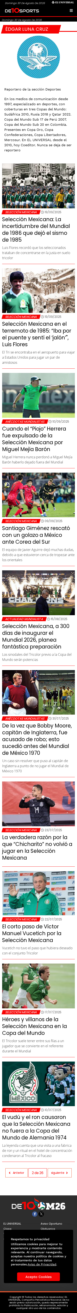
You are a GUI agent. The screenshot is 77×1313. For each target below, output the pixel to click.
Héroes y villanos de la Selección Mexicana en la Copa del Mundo (34, 1026)
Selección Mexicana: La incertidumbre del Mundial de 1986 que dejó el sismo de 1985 (36, 229)
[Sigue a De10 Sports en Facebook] (34, 1214)
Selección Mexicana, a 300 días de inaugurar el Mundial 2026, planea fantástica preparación (36, 636)
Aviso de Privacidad (42, 1264)
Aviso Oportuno (51, 1224)
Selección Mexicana (21, 212)
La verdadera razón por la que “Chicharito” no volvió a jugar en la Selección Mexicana (37, 847)
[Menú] (71, 10)
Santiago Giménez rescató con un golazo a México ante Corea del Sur (36, 535)
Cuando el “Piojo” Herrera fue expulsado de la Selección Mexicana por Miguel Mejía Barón (34, 439)
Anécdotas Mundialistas (25, 421)
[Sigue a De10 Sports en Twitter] (41, 1214)
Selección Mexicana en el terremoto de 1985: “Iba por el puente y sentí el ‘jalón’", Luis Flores (36, 334)
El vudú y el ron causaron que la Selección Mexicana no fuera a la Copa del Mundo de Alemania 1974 (36, 1127)
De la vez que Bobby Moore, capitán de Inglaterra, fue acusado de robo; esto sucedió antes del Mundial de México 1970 (37, 739)
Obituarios (48, 1229)
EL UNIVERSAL (12, 1224)
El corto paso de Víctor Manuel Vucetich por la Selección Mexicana (31, 933)
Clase (7, 1229)
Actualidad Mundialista (24, 619)
